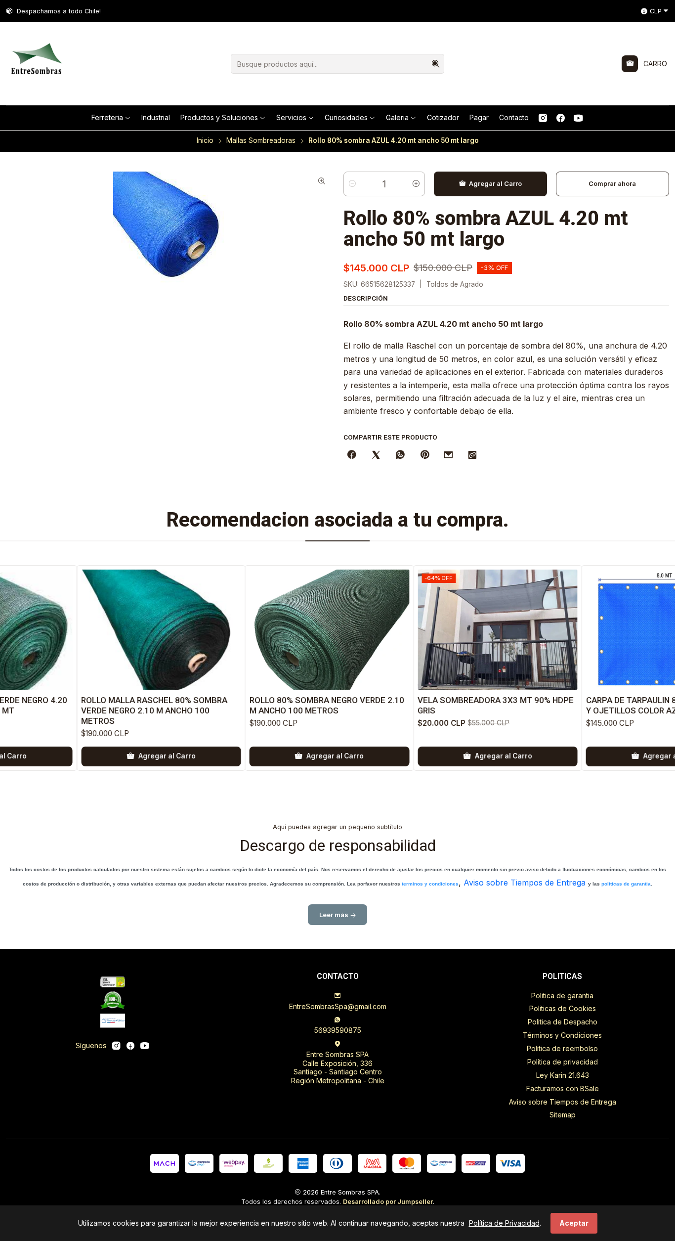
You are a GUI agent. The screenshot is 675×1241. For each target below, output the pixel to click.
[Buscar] (435, 64)
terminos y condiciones (430, 883)
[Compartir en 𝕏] (376, 455)
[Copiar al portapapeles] (472, 455)
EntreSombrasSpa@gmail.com (337, 1006)
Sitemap (562, 1114)
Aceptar (574, 1223)
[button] (111, 117)
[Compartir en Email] (448, 455)
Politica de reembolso (562, 1048)
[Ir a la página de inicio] (35, 63)
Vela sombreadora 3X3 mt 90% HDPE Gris (458, 705)
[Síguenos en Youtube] (578, 117)
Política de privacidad (562, 1062)
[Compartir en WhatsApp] (400, 455)
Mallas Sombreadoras (260, 140)
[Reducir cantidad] (352, 184)
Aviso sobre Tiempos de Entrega (525, 882)
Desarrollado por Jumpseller (388, 1201)
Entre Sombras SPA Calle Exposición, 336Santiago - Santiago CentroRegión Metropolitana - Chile (337, 1067)
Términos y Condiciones (562, 1035)
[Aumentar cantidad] (416, 184)
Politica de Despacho (562, 1022)
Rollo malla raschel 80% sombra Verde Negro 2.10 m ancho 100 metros (116, 710)
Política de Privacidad (504, 1223)
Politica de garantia (562, 995)
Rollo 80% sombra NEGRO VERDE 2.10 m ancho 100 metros (288, 705)
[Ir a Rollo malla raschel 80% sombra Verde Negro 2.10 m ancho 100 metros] (123, 630)
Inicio (205, 140)
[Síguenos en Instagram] (543, 117)
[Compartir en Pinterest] (424, 455)
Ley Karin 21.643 (562, 1075)
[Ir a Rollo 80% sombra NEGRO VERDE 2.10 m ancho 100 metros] (291, 630)
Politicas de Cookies (562, 1008)
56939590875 (337, 1030)
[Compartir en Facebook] (351, 455)
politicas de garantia (626, 883)
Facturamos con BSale (562, 1088)
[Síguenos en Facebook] (560, 117)
